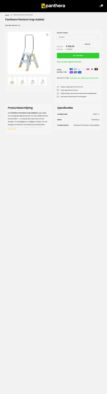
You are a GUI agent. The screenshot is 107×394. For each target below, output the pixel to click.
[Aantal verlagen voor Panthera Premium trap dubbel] (86, 48)
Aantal (87, 44)
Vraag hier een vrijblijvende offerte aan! (84, 78)
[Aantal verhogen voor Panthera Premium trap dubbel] (93, 48)
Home (7, 15)
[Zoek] (95, 6)
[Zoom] (47, 34)
